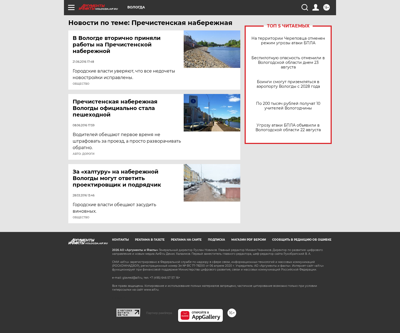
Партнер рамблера (159, 313)
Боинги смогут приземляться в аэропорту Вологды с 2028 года (288, 84)
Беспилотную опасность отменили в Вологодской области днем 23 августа (288, 63)
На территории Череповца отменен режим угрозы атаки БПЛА (288, 40)
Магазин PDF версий (248, 239)
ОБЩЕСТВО (81, 84)
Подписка (216, 239)
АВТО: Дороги (83, 154)
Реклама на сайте (186, 239)
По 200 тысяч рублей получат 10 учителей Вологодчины (288, 106)
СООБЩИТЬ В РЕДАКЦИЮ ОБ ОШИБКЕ (301, 239)
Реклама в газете (150, 239)
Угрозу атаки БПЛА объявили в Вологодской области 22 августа (288, 127)
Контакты (120, 239)
